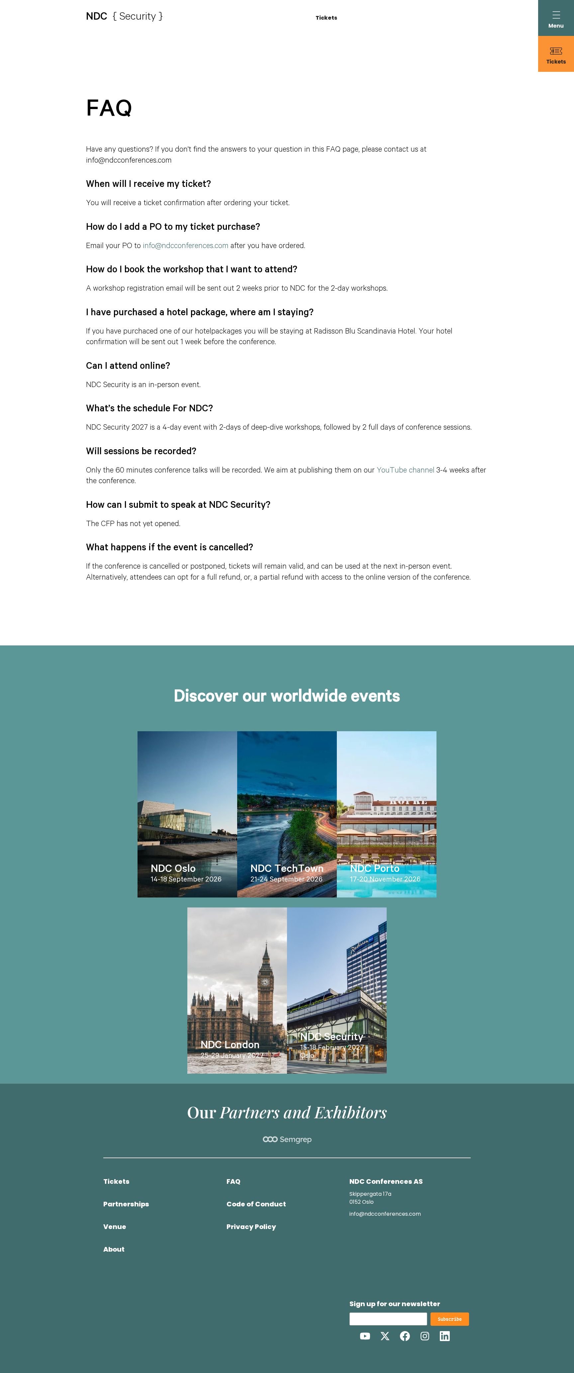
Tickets (326, 18)
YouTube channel (405, 471)
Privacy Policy (251, 1226)
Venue (114, 1226)
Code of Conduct (256, 1204)
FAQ (233, 1181)
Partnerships (126, 1204)
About (114, 1249)
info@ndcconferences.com (186, 246)
